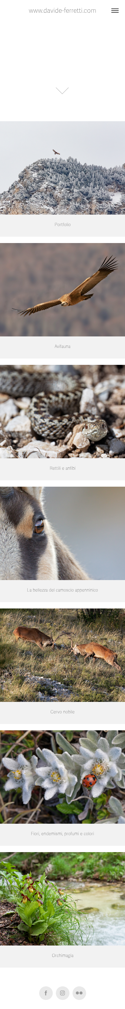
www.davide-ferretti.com (62, 11)
